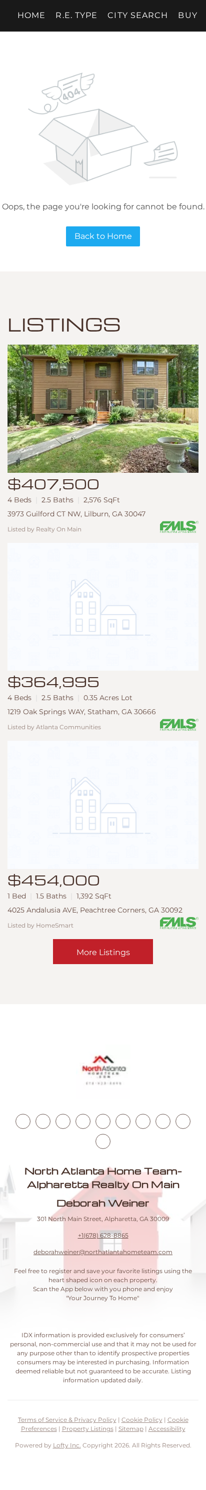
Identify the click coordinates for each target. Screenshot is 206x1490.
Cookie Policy (142, 1419)
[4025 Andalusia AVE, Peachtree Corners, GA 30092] (103, 805)
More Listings (103, 952)
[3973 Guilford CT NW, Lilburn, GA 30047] (103, 409)
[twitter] (63, 1121)
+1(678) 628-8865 (103, 1235)
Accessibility (167, 1428)
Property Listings (88, 1428)
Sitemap (131, 1428)
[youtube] (123, 1121)
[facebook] (23, 1121)
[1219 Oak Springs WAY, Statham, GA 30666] (103, 607)
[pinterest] (183, 1121)
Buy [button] (187, 15)
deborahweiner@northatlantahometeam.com (103, 1252)
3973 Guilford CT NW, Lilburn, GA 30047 (77, 513)
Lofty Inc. (67, 1445)
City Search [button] (138, 15)
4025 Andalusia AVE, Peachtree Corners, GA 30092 (95, 910)
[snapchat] (163, 1121)
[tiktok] (143, 1121)
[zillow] (83, 1121)
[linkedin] (43, 1121)
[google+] (103, 1141)
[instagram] (103, 1121)
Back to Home (103, 236)
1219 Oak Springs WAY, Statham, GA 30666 (82, 711)
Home (32, 15)
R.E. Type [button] (77, 15)
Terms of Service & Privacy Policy (67, 1419)
